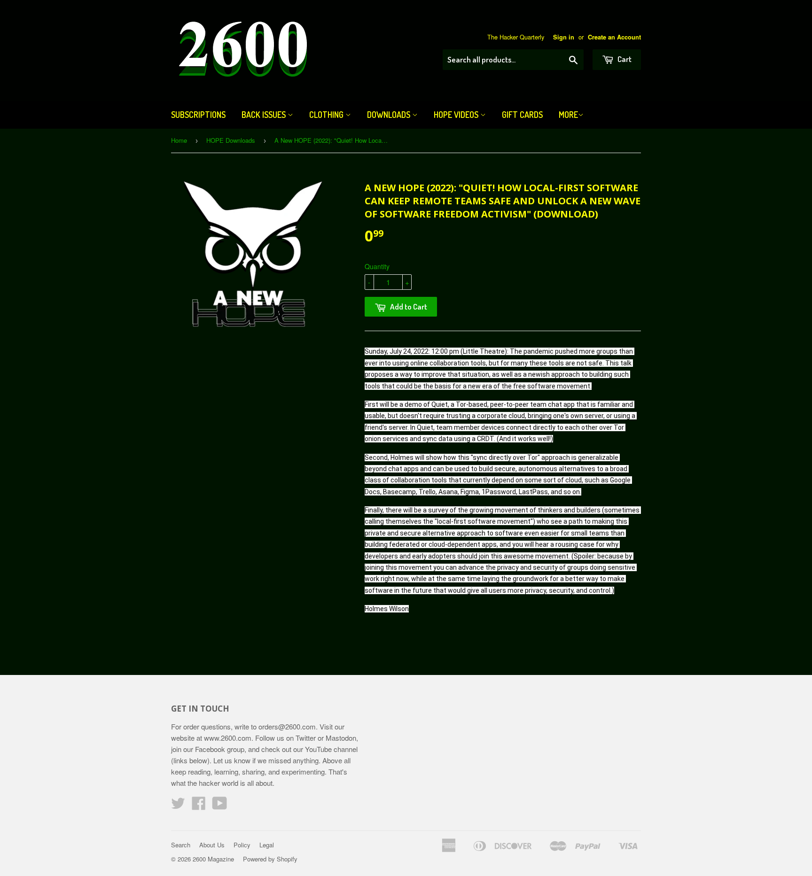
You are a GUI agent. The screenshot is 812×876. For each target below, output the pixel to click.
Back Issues (265, 114)
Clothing (327, 114)
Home (179, 140)
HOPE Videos (457, 114)
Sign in (563, 37)
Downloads (389, 114)
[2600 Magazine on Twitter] (178, 806)
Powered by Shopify (270, 858)
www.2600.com (227, 738)
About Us (212, 844)
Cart (624, 59)
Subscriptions (198, 114)
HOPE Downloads (230, 140)
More (568, 114)
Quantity (377, 266)
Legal (266, 844)
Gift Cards (522, 114)
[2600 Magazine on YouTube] (219, 806)
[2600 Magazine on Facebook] (199, 806)
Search (180, 844)
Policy (242, 844)
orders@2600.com (287, 726)
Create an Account (614, 37)
